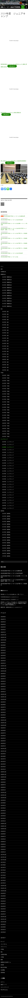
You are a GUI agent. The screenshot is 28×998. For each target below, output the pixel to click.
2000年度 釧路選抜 (6, 553)
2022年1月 (3, 746)
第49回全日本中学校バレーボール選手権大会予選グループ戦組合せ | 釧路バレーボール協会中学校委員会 (14, 603)
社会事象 (3, 970)
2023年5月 (3, 709)
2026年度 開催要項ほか (7, 277)
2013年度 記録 (5, 346)
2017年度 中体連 (5, 399)
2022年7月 (3, 733)
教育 (2, 959)
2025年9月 (3, 642)
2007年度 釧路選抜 (6, 534)
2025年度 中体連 (5, 378)
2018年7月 (3, 836)
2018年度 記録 (5, 332)
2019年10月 (3, 797)
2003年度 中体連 (5, 436)
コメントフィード (5, 987)
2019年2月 (3, 818)
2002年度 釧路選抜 (6, 548)
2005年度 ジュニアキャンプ (8, 492)
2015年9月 (3, 924)
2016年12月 (3, 885)
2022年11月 (3, 722)
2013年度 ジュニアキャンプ (8, 471)
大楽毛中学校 (4, 954)
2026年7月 (3, 619)
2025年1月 (3, 663)
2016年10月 (3, 890)
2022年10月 (3, 725)
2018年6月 (3, 839)
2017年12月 (3, 854)
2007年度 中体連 (5, 425)
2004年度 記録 (5, 370)
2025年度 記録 (5, 314)
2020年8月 (3, 782)
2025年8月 (3, 645)
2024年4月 (3, 683)
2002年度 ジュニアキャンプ (8, 500)
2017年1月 (3, 883)
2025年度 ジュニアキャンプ (8, 444)
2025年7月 (3, 647)
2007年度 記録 (5, 362)
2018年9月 (3, 831)
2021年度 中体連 (5, 388)
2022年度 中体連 (5, 385)
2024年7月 (3, 678)
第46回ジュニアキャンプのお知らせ (9, 602)
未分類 (2, 964)
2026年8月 (3, 616)
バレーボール (4, 944)
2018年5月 (3, 841)
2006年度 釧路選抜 (6, 537)
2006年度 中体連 (5, 428)
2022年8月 (3, 730)
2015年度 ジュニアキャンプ (8, 465)
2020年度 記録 (5, 327)
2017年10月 (3, 859)
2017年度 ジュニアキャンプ (8, 460)
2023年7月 (3, 707)
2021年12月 (3, 748)
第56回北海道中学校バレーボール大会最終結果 (11, 570)
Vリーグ (2, 941)
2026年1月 (3, 632)
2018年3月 (3, 846)
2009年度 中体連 (5, 420)
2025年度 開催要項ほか (7, 279)
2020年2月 (3, 787)
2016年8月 (3, 896)
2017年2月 (3, 880)
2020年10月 (3, 777)
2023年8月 (3, 704)
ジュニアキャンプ (4, 439)
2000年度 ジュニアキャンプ (8, 505)
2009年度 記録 (5, 356)
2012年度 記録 (5, 348)
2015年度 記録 (5, 340)
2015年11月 (3, 919)
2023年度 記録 (5, 319)
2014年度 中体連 (5, 407)
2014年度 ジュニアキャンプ (8, 468)
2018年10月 (3, 828)
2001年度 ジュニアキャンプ (8, 502)
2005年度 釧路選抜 (6, 540)
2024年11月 (3, 668)
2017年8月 (3, 864)
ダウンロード (12, 66)
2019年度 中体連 (5, 393)
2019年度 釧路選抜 (6, 532)
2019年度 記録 (5, 330)
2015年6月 (3, 932)
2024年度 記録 (5, 316)
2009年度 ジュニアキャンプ (8, 481)
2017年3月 (3, 877)
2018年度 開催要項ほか (7, 298)
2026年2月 (3, 629)
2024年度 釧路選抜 (6, 518)
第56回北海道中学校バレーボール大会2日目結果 (12, 573)
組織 (1, 269)
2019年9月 (3, 800)
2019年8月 (3, 802)
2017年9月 (3, 862)
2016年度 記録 (5, 338)
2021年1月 (3, 769)
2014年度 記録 (5, 343)
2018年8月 (3, 833)
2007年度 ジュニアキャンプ (8, 486)
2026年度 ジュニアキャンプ (8, 441)
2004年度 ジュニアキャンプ (8, 494)
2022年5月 (3, 738)
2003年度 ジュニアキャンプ (8, 497)
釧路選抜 (2, 510)
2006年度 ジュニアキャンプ (8, 489)
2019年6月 (3, 808)
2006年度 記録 (5, 364)
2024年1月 (3, 691)
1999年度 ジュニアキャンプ (8, 508)
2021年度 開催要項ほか (7, 290)
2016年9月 (3, 893)
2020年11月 (3, 774)
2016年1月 (3, 914)
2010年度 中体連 (5, 417)
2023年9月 (3, 702)
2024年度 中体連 (5, 380)
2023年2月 (3, 717)
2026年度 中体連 (5, 375)
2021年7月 (3, 758)
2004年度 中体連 (5, 433)
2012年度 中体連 (5, 412)
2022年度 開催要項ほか (7, 287)
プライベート (4, 946)
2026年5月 (3, 621)
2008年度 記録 (5, 359)
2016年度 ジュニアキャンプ (8, 463)
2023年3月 (3, 715)
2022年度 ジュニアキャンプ (8, 452)
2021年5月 (3, 761)
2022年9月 (3, 727)
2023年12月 (3, 694)
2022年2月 (3, 743)
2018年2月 (3, 849)
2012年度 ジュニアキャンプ (8, 473)
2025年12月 (3, 634)
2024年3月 (3, 686)
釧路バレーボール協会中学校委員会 (11, 7)
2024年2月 (3, 689)
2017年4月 (3, 875)
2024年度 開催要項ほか (7, 282)
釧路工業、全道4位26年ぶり (7, 607)
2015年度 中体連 (5, 404)
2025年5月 (3, 652)
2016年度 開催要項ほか (7, 306)
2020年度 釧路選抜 (6, 529)
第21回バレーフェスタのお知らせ (8, 594)
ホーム (2, 266)
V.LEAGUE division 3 (5, 597)
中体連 (2, 372)
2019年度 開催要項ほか (7, 295)
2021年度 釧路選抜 (6, 526)
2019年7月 (3, 805)
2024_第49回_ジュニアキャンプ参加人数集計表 (11, 112)
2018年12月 (3, 823)
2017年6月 (3, 870)
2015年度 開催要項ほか (7, 303)
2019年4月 (3, 813)
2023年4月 (3, 712)
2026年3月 (3, 627)
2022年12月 (3, 720)
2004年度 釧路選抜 (6, 542)
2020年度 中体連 (5, 391)
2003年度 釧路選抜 (6, 545)
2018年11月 (3, 826)
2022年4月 (3, 740)
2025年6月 (3, 650)
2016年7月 (3, 898)
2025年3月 (3, 658)
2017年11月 (3, 857)
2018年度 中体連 (5, 396)
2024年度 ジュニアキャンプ (8, 447)
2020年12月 (3, 771)
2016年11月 (3, 888)
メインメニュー (26, 7)
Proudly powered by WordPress (7, 996)
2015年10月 (3, 921)
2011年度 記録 (5, 351)
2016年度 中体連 (5, 401)
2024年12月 (3, 665)
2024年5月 (3, 681)
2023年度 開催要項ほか (7, 285)
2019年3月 (3, 815)
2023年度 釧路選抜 (6, 521)
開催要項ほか (3, 274)
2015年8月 (3, 927)
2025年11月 (3, 637)
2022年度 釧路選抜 (6, 524)
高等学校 (3, 972)
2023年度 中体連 (5, 383)
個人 (2, 951)
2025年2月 (3, 660)
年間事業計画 (3, 271)
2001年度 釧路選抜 (6, 550)
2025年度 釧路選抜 (6, 516)
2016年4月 (3, 906)
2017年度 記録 (5, 335)
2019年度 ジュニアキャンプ (8, 455)
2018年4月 (3, 844)
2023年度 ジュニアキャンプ (8, 449)
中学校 (2, 949)
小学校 (2, 957)
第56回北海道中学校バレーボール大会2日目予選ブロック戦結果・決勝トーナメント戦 (14, 580)
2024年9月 (3, 673)
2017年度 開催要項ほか (7, 300)
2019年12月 (3, 792)
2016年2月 (3, 911)
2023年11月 (3, 696)
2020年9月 (3, 779)
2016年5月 (3, 903)
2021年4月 (3, 764)
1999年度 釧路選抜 (6, 556)
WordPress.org (4, 989)
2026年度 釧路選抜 (6, 513)
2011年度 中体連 (5, 415)
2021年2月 (3, 766)
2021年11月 (3, 751)
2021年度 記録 (5, 324)
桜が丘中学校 (4, 967)
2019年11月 (3, 795)
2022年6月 (3, 735)
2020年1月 (3, 789)
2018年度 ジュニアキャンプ (8, 457)
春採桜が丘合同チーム (6, 962)
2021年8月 (3, 756)
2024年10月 (3, 671)
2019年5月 (3, 810)
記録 (1, 308)
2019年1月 (3, 821)
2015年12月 (3, 916)
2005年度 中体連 (5, 431)
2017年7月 (3, 867)
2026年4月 (3, 624)
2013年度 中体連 (5, 409)
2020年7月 (3, 784)
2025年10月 (3, 640)
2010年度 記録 (5, 354)
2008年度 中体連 (5, 423)
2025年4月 (3, 655)
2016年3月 (3, 908)
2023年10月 (3, 699)
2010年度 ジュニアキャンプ (8, 478)
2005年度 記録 (5, 367)
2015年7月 (3, 929)
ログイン (3, 982)
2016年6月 (3, 901)
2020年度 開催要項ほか (7, 292)
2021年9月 (3, 753)
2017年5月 (3, 872)
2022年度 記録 (5, 322)
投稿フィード (4, 984)
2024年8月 (3, 676)
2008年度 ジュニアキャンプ (8, 484)
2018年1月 (3, 852)
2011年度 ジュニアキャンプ (8, 476)
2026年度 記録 (5, 311)
